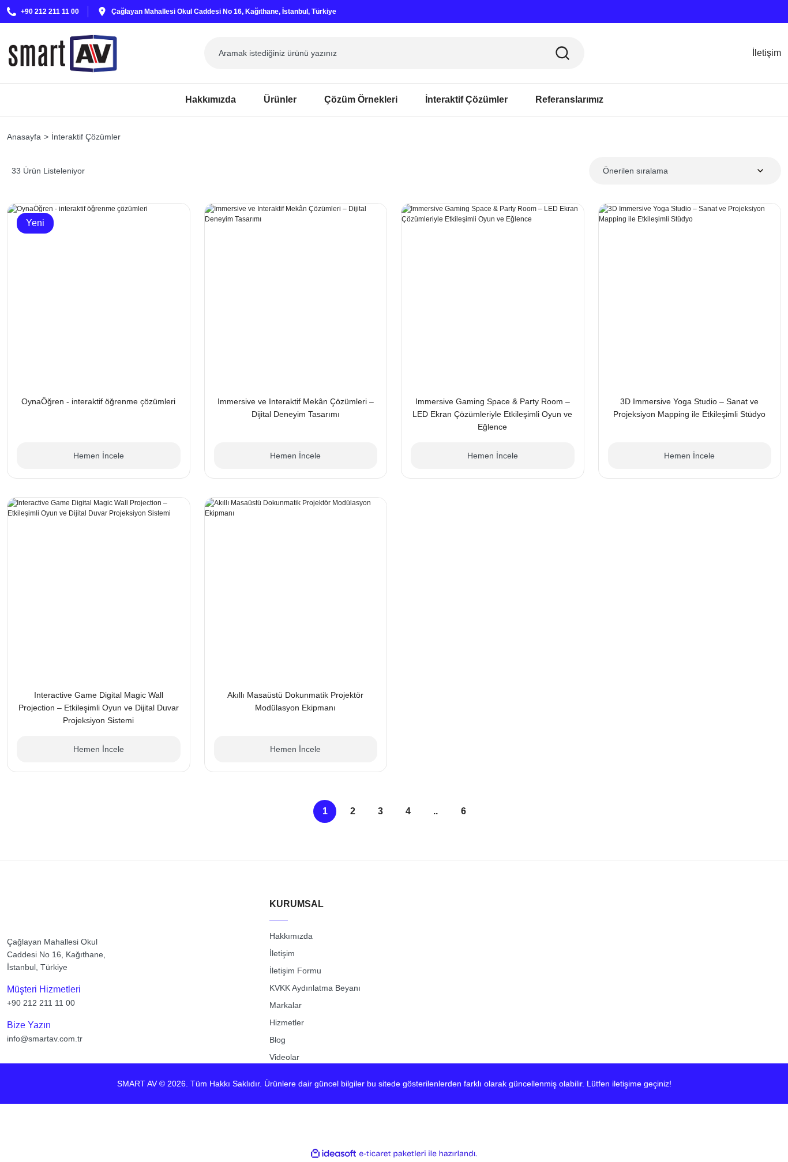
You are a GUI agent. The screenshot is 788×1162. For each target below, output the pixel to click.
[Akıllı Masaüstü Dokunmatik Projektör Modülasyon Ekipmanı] (296, 589)
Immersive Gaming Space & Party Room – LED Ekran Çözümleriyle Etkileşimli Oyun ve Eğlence (492, 414)
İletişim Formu (295, 970)
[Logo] (63, 53)
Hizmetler (286, 1022)
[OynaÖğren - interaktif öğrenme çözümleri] (98, 295)
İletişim (282, 953)
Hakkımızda (291, 936)
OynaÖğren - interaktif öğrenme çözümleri (98, 401)
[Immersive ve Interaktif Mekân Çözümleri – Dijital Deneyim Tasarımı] (296, 295)
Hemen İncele (98, 455)
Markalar (285, 1005)
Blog (277, 1039)
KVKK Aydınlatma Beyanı (315, 987)
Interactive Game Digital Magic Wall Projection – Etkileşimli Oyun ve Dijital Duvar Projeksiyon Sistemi (98, 707)
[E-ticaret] (392, 1154)
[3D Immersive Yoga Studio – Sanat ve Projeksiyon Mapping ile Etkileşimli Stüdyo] (690, 295)
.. (435, 811)
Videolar (284, 1057)
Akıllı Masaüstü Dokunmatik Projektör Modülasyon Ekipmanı (295, 701)
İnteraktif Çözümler (86, 136)
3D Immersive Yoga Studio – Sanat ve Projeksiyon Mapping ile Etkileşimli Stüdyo (689, 408)
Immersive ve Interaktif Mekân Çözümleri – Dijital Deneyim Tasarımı (295, 408)
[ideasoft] (333, 1153)
